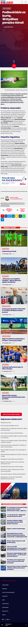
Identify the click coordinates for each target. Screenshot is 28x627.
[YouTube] (2, 619)
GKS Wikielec (4, 203)
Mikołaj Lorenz (14, 197)
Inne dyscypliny (6, 306)
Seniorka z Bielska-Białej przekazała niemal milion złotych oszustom (15, 522)
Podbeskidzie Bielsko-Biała (17, 203)
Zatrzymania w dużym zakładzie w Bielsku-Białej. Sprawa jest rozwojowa (17, 567)
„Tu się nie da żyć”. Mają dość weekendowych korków (16, 515)
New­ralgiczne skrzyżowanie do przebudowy (12, 459)
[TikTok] (6, 619)
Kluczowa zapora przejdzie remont (10, 425)
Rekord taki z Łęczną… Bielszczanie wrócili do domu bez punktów (13, 397)
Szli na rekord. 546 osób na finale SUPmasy (12, 433)
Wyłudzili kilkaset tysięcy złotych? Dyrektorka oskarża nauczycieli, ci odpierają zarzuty (17, 535)
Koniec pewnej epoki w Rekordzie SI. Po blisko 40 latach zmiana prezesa (13, 310)
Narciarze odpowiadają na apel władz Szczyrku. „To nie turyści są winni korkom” (16, 554)
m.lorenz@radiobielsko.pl (16, 199)
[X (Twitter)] (4, 619)
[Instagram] (8, 619)
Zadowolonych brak (9, 251)
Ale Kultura (6, 495)
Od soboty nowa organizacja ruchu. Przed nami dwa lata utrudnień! (16, 561)
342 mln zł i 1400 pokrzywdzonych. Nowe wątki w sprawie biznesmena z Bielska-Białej (17, 549)
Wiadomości (6, 492)
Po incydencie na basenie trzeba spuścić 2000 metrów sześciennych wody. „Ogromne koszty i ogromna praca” (17, 510)
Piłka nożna (6, 8)
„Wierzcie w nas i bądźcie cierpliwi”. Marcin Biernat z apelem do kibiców (11, 280)
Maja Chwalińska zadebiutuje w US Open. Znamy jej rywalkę (13, 339)
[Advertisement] (14, 44)
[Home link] (7, 2)
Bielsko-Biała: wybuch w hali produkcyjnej (16, 541)
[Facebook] (9, 619)
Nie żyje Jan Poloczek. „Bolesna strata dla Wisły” (13, 474)
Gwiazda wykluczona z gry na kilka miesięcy (12, 368)
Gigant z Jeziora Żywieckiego (16, 529)
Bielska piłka (6, 248)
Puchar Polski (5, 205)
